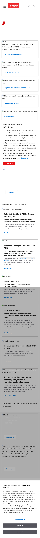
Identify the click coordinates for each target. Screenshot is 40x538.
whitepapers (23, 158)
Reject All (20, 525)
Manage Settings (20, 519)
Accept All (20, 532)
